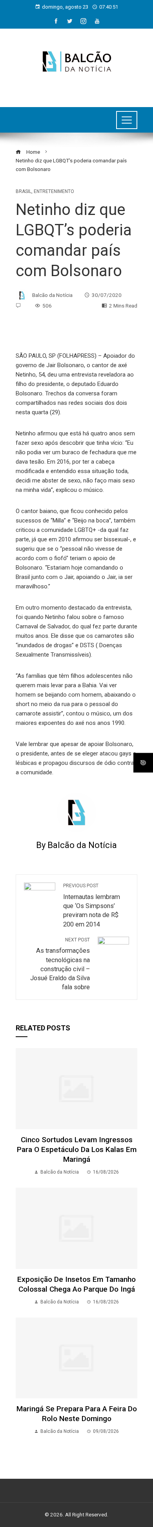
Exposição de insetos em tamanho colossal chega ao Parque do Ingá (76, 1284)
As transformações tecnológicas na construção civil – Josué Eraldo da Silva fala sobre (60, 964)
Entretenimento (54, 191)
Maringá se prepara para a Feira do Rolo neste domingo (76, 1413)
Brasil (23, 191)
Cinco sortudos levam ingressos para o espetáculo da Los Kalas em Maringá (77, 1149)
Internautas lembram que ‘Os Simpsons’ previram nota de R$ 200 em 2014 (91, 905)
